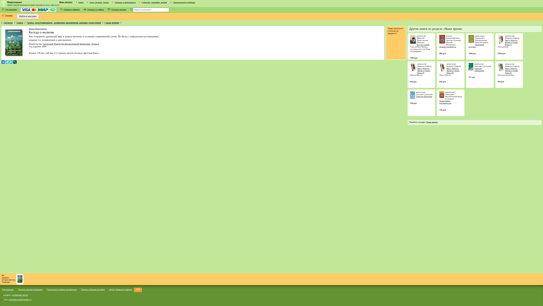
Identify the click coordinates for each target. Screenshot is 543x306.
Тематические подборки (184, 2)
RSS (138, 289)
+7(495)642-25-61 (20, 295)
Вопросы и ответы (95, 9)
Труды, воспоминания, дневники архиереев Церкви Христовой (64, 22)
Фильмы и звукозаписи (125, 2)
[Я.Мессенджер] (11, 62)
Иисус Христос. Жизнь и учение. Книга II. (511, 70)
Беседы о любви (423, 45)
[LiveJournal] (15, 62)
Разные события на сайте (93, 289)
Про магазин (11, 9)
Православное (14, 2)
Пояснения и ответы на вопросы (62, 289)
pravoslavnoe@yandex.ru (20, 299)
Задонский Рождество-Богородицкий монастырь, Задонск (71, 44)
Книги (81, 2)
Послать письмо (118, 9)
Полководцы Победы (447, 47)
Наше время (111, 22)
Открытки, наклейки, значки (154, 2)
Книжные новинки (71, 9)
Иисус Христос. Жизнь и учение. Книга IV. (423, 70)
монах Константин (38, 29)
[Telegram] (7, 62)
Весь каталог (66, 2)
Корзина (9, 15)
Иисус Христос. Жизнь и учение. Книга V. (511, 42)
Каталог (8, 22)
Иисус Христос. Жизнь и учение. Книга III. (453, 70)
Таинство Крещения (424, 96)
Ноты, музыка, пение (99, 2)
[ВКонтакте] (3, 62)
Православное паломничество (445, 102)
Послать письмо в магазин (30, 289)
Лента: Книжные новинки (120, 289)
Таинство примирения (479, 69)
